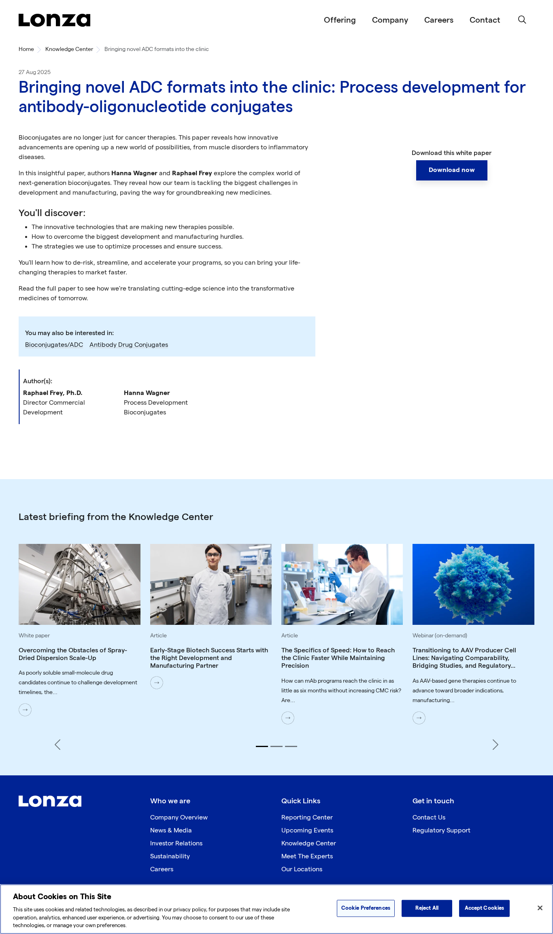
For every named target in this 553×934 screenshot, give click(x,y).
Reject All (426, 908)
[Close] (540, 908)
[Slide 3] (291, 746)
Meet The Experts (307, 856)
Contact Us (429, 817)
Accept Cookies (484, 908)
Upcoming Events (307, 830)
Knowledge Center (69, 49)
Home (26, 49)
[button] (451, 170)
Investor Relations (176, 843)
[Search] (522, 20)
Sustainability (170, 856)
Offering (340, 20)
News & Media (171, 830)
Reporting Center (307, 817)
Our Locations (301, 869)
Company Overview (179, 817)
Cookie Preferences (365, 908)
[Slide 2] (276, 746)
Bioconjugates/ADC (54, 345)
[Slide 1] (262, 746)
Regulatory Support (441, 830)
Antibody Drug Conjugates (128, 345)
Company (390, 20)
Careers (438, 20)
